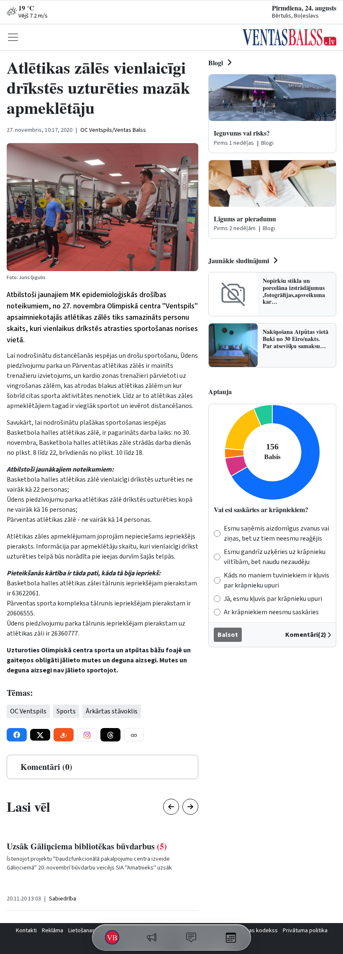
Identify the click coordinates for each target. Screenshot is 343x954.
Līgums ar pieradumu (245, 218)
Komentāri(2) (305, 634)
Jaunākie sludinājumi (238, 260)
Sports (66, 711)
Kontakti (26, 930)
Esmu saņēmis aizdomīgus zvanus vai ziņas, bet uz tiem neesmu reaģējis (276, 533)
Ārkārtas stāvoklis (112, 711)
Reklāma (52, 930)
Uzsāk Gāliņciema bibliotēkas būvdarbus (87, 846)
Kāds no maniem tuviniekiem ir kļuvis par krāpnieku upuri (276, 580)
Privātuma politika (305, 930)
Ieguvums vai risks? (242, 133)
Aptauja (220, 391)
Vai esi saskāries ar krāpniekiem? (261, 509)
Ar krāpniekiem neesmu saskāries (271, 612)
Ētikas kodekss (259, 930)
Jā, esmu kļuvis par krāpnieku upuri (273, 598)
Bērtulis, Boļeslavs (295, 16)
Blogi (215, 62)
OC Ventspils (28, 711)
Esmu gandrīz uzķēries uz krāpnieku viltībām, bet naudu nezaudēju (274, 557)
